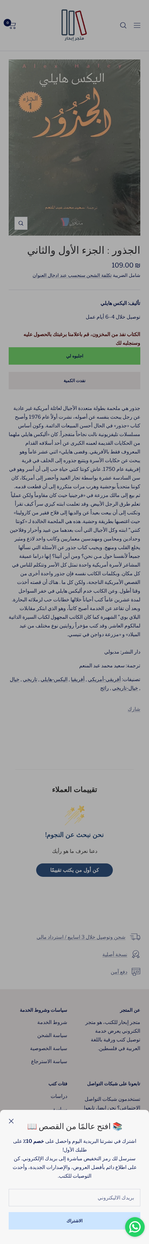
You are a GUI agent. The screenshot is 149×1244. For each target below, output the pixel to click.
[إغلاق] (11, 1121)
